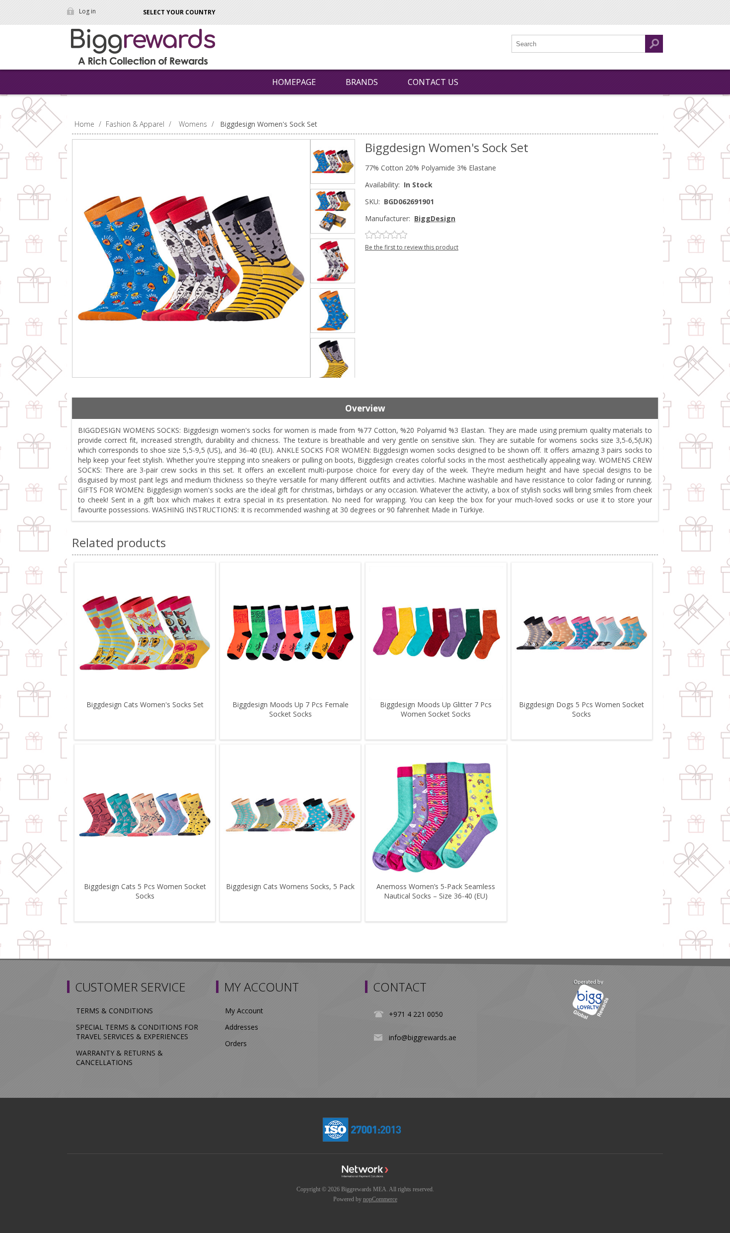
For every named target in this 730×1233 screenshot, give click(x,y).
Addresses (241, 1027)
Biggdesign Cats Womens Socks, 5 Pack (290, 886)
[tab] (365, 408)
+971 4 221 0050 (416, 1014)
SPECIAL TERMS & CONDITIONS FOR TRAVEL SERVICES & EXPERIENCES (137, 1031)
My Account (244, 1010)
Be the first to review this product (411, 247)
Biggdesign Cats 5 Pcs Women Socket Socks (145, 891)
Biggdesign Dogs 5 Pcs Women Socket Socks (581, 709)
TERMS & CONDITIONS (114, 1010)
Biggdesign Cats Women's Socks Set (145, 704)
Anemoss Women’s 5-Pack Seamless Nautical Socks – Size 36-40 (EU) (435, 891)
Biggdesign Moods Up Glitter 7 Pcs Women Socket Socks (436, 709)
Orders (236, 1043)
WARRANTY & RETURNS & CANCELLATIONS (119, 1057)
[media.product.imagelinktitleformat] (145, 633)
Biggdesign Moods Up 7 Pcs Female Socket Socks (290, 709)
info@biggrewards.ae (422, 1037)
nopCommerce (380, 1199)
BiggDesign (434, 218)
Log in (87, 11)
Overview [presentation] (365, 408)
